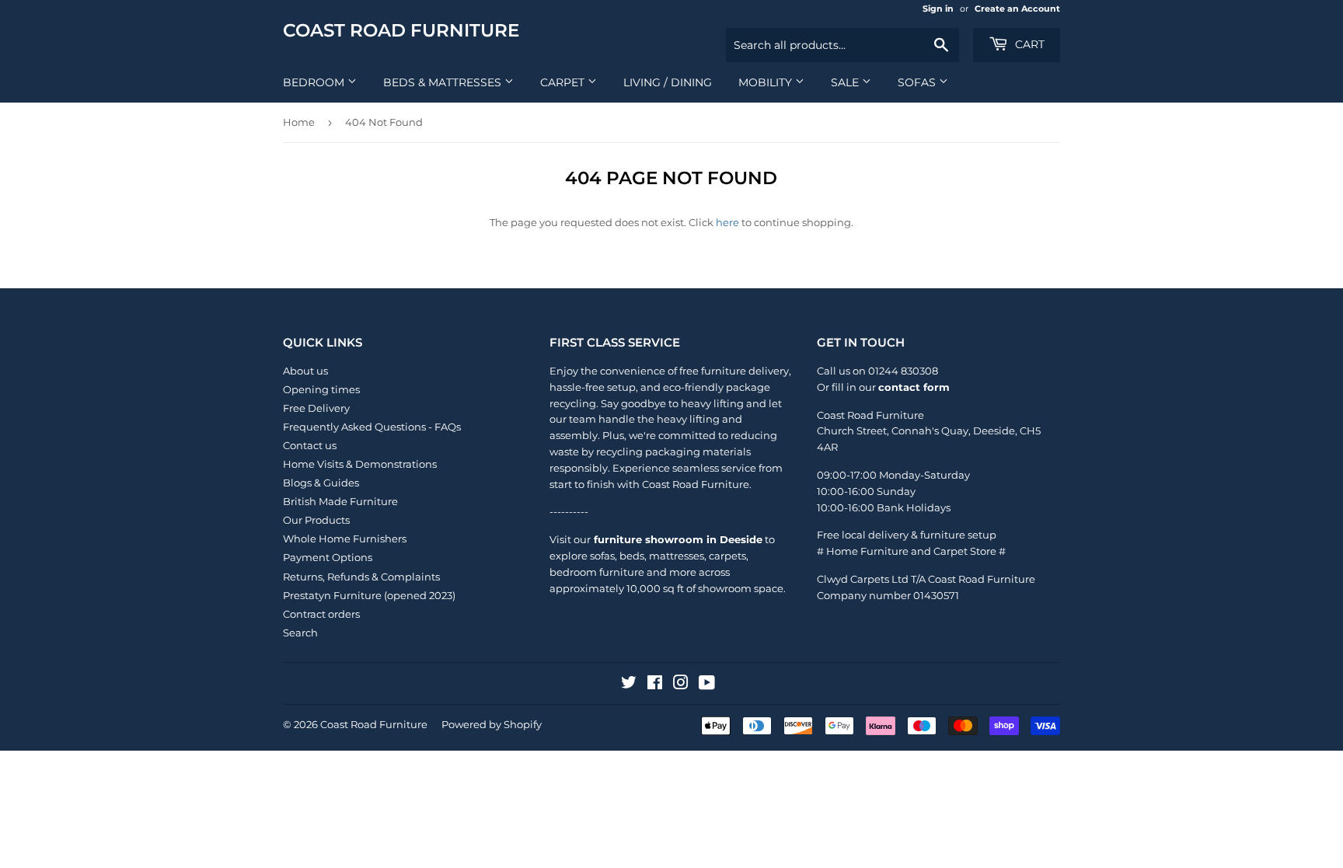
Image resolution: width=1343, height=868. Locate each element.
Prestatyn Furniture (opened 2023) (369, 595)
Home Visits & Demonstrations (360, 464)
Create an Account (1017, 8)
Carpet (564, 82)
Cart (1028, 44)
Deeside (994, 430)
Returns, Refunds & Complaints (361, 576)
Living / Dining (667, 82)
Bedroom (315, 82)
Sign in (938, 8)
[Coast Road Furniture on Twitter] (629, 684)
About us (305, 370)
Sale (846, 82)
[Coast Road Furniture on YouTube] (707, 684)
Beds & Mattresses (443, 82)
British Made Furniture (340, 501)
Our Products (316, 520)
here (727, 222)
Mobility (766, 82)
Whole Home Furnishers (344, 538)
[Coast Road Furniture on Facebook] (655, 684)
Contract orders (321, 614)
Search (300, 632)
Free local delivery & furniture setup (906, 534)
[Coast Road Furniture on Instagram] (681, 684)
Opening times (321, 389)
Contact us (310, 445)
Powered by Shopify (491, 724)
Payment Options (327, 557)
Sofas (918, 82)
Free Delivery (316, 408)
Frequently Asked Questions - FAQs (372, 426)
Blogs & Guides (321, 482)
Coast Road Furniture (401, 30)
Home (299, 122)
